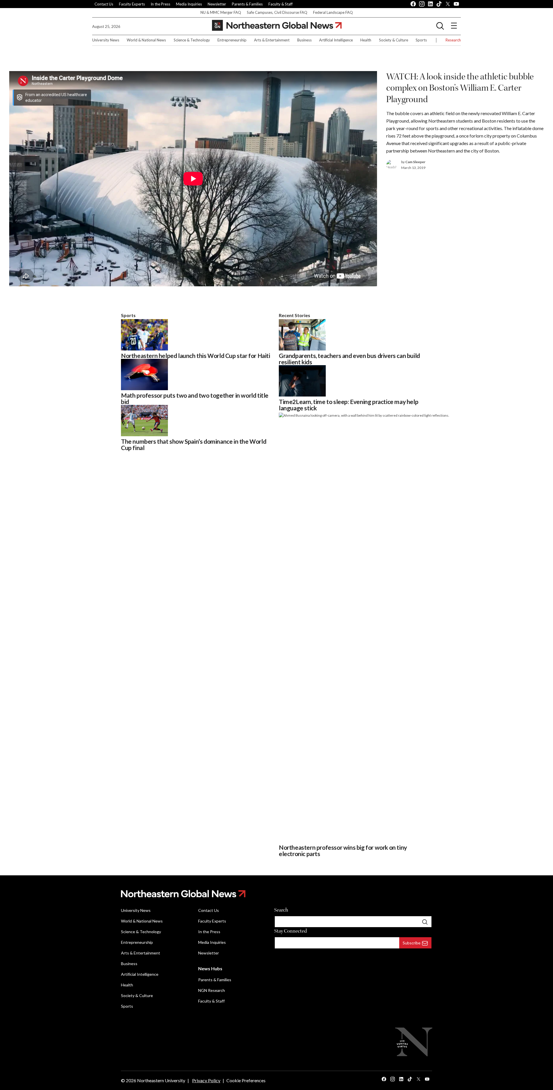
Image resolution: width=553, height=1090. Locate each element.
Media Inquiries (189, 4)
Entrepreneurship (232, 40)
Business (304, 40)
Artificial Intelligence (336, 40)
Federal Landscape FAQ (333, 12)
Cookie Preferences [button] (246, 1080)
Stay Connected (290, 931)
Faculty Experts (132, 4)
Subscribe (412, 942)
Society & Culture (393, 40)
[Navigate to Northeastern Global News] (276, 893)
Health (365, 40)
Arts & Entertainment (271, 40)
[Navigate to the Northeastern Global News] (277, 25)
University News (105, 40)
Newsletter (217, 4)
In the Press (160, 4)
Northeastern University (161, 1080)
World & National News (146, 40)
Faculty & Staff (280, 4)
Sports (421, 40)
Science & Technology (192, 40)
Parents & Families (247, 4)
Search (281, 910)
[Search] (424, 921)
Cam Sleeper (415, 162)
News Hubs (210, 968)
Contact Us (103, 4)
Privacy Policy (206, 1080)
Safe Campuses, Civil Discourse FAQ (277, 12)
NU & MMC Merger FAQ (220, 12)
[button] (440, 26)
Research (453, 40)
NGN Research (211, 990)
